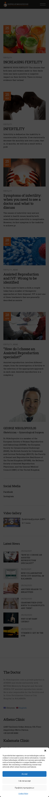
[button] (45, 750)
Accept (24, 774)
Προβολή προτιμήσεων (24, 788)
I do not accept (24, 781)
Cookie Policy (23, 793)
